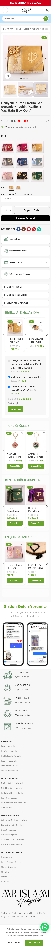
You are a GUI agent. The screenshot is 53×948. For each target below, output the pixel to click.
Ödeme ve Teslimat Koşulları (14, 820)
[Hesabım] (47, 10)
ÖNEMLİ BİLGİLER (10, 815)
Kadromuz (5, 881)
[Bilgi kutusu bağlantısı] (25, 675)
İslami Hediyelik (8, 746)
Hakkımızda (6, 857)
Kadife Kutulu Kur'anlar (11, 756)
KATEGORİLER (8, 741)
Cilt (3, 187)
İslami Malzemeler (9, 761)
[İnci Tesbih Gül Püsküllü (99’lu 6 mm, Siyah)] (36, 552)
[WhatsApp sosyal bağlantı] (39, 229)
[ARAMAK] (45, 18)
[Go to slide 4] (29, 78)
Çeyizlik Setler (7, 807)
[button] (5, 58)
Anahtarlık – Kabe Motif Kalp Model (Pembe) (35, 457)
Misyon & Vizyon (8, 867)
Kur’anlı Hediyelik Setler (18, 29)
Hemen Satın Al (25, 218)
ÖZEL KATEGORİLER (11, 778)
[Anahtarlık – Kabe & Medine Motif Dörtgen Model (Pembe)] (15, 441)
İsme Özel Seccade (10, 798)
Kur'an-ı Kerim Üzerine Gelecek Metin (18, 194)
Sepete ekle (16, 409)
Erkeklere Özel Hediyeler (12, 788)
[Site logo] (25, 10)
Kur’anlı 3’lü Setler (40, 29)
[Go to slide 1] (21, 78)
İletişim (4, 877)
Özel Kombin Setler (9, 766)
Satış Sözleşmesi (8, 830)
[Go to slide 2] (24, 78)
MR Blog (5, 872)
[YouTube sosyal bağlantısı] (29, 229)
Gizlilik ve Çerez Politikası (12, 839)
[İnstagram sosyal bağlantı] (23, 229)
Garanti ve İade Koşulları (12, 825)
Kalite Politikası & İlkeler (11, 862)
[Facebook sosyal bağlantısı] (18, 229)
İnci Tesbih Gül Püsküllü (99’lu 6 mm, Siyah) (35, 568)
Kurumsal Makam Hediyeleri (13, 803)
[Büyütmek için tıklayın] (8, 76)
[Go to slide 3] (27, 78)
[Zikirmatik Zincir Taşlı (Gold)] (36, 327)
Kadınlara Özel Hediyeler (12, 793)
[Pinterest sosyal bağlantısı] (34, 229)
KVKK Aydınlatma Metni (11, 844)
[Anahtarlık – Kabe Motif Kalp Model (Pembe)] (36, 441)
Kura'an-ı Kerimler (9, 751)
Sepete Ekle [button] (15, 523)
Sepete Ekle (32, 210)
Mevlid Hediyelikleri (9, 770)
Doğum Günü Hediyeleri (12, 783)
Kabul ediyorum (34, 943)
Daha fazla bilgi (15, 943)
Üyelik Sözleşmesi (9, 835)
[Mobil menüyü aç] (5, 10)
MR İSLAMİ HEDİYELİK (12, 852)
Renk (4, 136)
